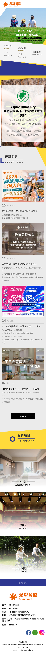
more (23, 416)
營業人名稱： (8, 618)
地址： (5, 615)
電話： (5, 605)
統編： (5, 624)
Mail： (5, 611)
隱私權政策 (23, 642)
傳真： (5, 608)
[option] (23, 27)
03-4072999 (14, 605)
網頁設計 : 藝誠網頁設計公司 (23, 650)
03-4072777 (14, 608)
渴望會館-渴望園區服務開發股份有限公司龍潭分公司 (12, 4)
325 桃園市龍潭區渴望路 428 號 (22, 615)
